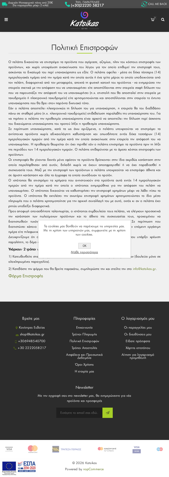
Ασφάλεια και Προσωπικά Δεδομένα (84, 356)
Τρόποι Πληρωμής (84, 334)
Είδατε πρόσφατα (138, 341)
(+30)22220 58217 (87, 5)
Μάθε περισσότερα (84, 252)
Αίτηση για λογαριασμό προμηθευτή (138, 356)
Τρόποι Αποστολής (84, 348)
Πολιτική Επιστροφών (84, 341)
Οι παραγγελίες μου (138, 327)
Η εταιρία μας (84, 371)
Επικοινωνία (84, 327)
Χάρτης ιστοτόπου (138, 348)
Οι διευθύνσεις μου (138, 334)
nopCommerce (93, 469)
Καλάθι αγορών (155, 18)
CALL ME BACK (157, 4)
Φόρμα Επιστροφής (25, 276)
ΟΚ (84, 245)
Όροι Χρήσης (84, 364)
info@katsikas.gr (144, 269)
